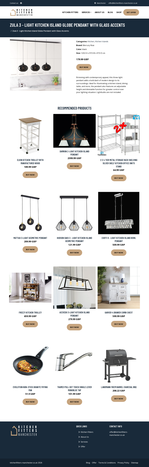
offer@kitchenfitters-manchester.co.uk (122, 3)
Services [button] (86, 12)
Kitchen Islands (101, 41)
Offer (83, 446)
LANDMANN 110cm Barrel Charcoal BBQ (118, 387)
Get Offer (131, 12)
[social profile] (21, 3)
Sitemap (134, 462)
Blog (110, 12)
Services (84, 442)
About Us (99, 12)
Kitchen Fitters (70, 12)
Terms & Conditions (107, 462)
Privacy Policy (123, 462)
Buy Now (84, 67)
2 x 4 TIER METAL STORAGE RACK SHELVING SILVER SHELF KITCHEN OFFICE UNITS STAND (118, 163)
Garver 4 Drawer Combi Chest (119, 312)
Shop (119, 12)
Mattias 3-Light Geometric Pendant (30, 237)
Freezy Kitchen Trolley (30, 312)
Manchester (101, 3)
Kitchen (91, 41)
